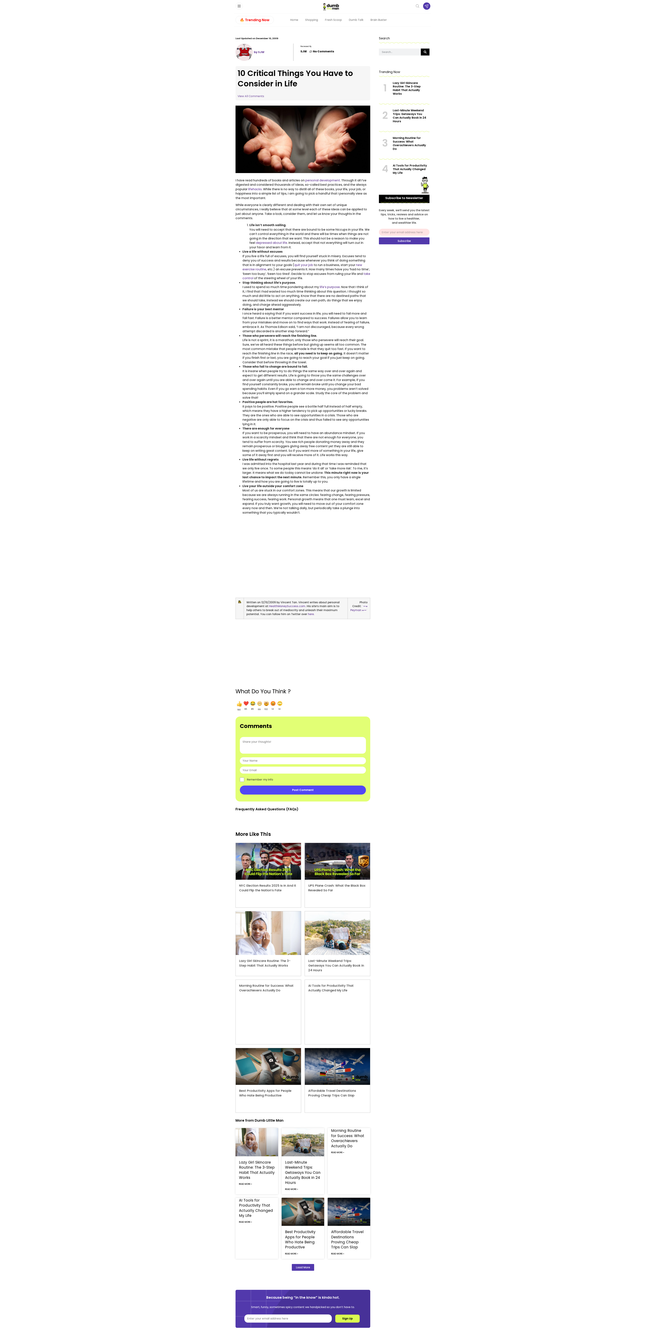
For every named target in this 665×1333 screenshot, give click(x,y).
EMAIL (383, 227)
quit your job (303, 265)
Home (294, 20)
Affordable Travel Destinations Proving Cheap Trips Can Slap (347, 1239)
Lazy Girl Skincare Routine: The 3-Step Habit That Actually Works (257, 1170)
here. (311, 614)
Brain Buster (378, 20)
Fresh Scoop (333, 20)
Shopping (311, 20)
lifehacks (255, 189)
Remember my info (260, 779)
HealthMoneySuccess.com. (287, 606)
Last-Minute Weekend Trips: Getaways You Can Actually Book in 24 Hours (336, 965)
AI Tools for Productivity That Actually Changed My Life (256, 1208)
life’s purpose (330, 287)
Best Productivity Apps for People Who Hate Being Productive (300, 1239)
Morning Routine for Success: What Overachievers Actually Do (347, 1138)
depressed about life (271, 243)
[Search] (425, 52)
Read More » (245, 1183)
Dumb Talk (356, 20)
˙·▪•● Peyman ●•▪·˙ (358, 608)
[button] (239, 706)
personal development (322, 180)
